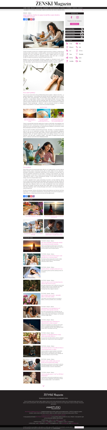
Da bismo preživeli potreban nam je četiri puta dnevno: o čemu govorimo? (51, 256)
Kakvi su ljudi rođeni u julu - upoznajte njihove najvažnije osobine (51, 295)
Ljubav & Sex (39, 8)
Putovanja (32, 10)
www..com (61, 420)
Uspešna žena (61, 10)
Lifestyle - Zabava (50, 240)
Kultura (49, 10)
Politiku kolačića (56, 428)
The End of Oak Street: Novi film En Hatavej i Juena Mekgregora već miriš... (52, 348)
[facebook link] (71, 17)
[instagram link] (77, 17)
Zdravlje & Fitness (54, 8)
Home (25, 8)
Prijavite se (75, 24)
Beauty (33, 8)
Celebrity (26, 10)
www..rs (52, 420)
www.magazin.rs (47, 421)
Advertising (49, 415)
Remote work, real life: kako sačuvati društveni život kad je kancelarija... (50, 361)
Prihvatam (79, 427)
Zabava (44, 10)
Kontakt (63, 415)
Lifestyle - (25, 13)
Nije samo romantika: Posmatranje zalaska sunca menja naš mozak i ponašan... (51, 243)
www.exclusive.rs (68, 421)
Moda (28, 8)
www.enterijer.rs (40, 423)
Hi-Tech (54, 10)
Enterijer (68, 8)
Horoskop (46, 8)
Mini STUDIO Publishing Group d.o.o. (33, 411)
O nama (43, 415)
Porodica (62, 8)
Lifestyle (74, 8)
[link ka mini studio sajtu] (53, 408)
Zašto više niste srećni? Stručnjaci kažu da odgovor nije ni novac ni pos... (51, 282)
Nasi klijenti (57, 415)
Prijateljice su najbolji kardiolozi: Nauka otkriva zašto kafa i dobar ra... (51, 335)
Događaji (38, 10)
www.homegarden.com (52, 423)
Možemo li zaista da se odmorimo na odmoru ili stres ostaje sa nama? (50, 322)
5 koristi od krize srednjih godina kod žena (51, 269)
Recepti (80, 8)
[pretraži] (83, 10)
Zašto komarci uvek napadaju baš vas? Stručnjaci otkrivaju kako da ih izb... (50, 309)
